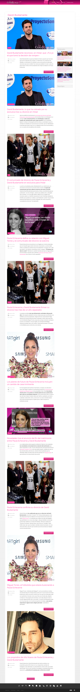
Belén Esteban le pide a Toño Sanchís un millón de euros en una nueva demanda (64, 58)
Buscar (58, 2)
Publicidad (18, 690)
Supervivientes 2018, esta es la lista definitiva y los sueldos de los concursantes (64, 80)
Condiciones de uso (7, 690)
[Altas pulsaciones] (19, 686)
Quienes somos (70, 2)
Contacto (63, 2)
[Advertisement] (40, 8)
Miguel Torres (48, 452)
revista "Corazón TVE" (26, 449)
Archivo (53, 2)
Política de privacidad (13, 690)
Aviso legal (22, 690)
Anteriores (31, 678)
